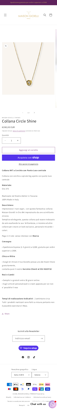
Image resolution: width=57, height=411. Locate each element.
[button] (5, 15)
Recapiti (22, 405)
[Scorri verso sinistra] (23, 113)
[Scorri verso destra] (34, 113)
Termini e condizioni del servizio (18, 401)
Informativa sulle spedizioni (42, 401)
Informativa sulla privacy (42, 397)
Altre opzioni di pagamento (28, 164)
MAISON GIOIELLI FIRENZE (27, 394)
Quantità (5, 135)
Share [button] (7, 313)
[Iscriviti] (42, 338)
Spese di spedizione (19, 131)
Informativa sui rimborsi (22, 397)
